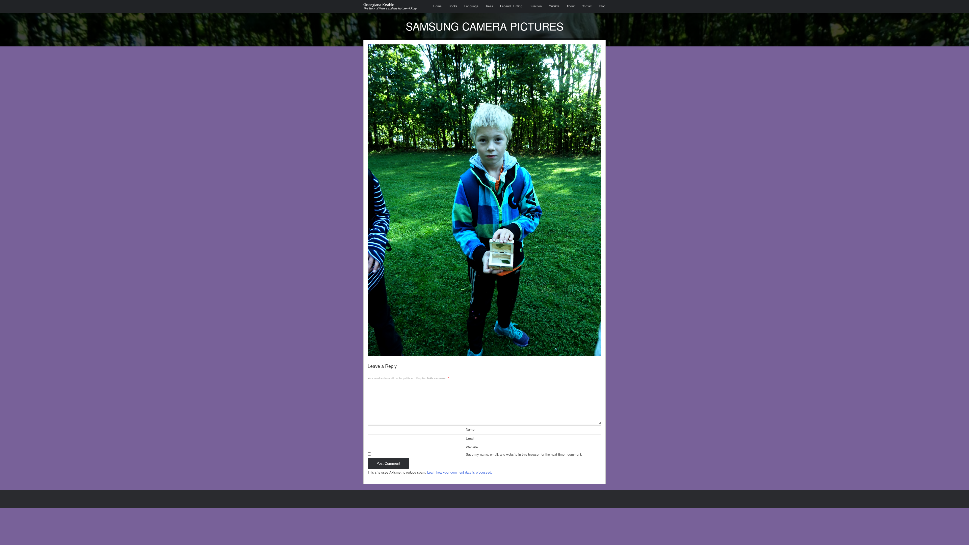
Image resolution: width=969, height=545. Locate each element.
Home (437, 6)
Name (470, 429)
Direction (535, 6)
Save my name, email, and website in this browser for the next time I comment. (524, 454)
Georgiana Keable (389, 6)
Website (472, 447)
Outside (554, 6)
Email (470, 438)
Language (471, 6)
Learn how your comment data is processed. (459, 472)
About (571, 6)
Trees (489, 6)
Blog (602, 6)
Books (453, 6)
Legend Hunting (511, 6)
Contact (587, 6)
